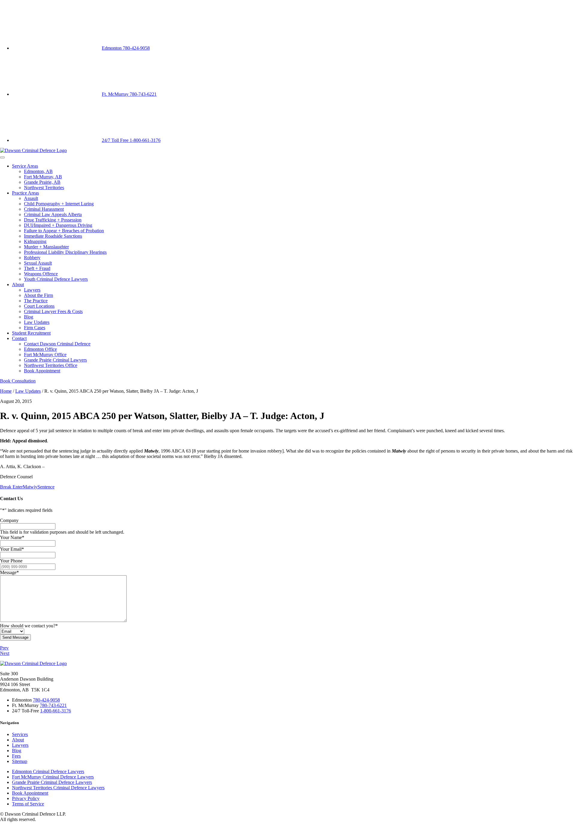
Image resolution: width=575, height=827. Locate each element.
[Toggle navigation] (2, 157)
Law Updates (28, 391)
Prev (4, 647)
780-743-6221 (53, 705)
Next (4, 653)
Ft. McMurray (129, 94)
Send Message (15, 637)
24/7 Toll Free (131, 140)
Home (6, 391)
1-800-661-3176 (55, 710)
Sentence (46, 486)
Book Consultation (18, 380)
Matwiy (30, 486)
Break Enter (11, 486)
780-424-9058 (46, 699)
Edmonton (126, 48)
